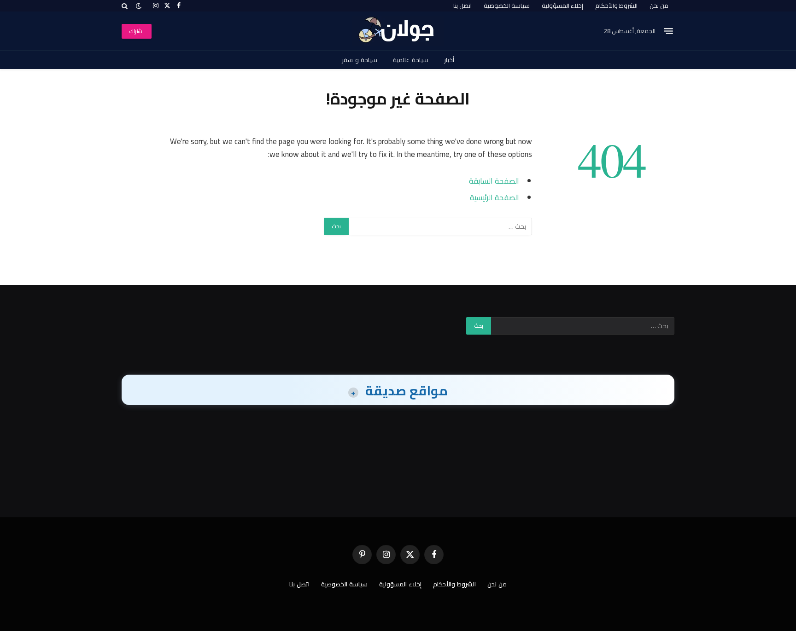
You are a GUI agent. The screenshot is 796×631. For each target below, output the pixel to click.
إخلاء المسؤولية (562, 5)
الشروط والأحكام (616, 5)
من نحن (659, 5)
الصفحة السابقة (494, 181)
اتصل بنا (462, 5)
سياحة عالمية (410, 59)
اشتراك (136, 31)
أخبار (449, 59)
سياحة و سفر (360, 59)
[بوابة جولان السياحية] (398, 31)
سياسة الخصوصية (507, 5)
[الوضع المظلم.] (139, 6)
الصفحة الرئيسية (494, 197)
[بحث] (125, 6)
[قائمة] (668, 31)
